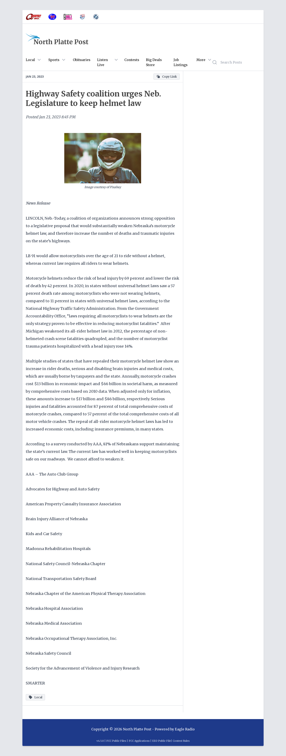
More (200, 60)
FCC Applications (139, 740)
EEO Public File (161, 740)
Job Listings (181, 62)
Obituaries (81, 60)
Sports (53, 60)
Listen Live (102, 62)
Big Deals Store (154, 62)
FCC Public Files (116, 740)
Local (30, 60)
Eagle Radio (185, 729)
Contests (131, 60)
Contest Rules (181, 740)
